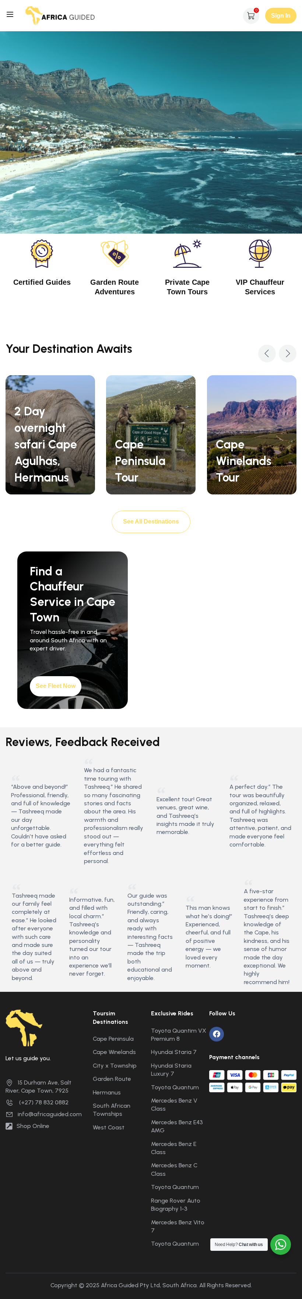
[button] (267, 353)
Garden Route (112, 1078)
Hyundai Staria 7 (174, 1051)
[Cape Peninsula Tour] (151, 434)
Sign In (281, 16)
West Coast (108, 1127)
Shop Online (33, 1125)
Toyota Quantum (175, 1087)
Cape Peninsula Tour (140, 461)
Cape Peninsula (113, 1038)
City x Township (115, 1065)
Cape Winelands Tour (243, 461)
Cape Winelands (114, 1051)
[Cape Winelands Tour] (251, 434)
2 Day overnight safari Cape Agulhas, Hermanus (45, 444)
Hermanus (107, 1092)
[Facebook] (216, 1034)
